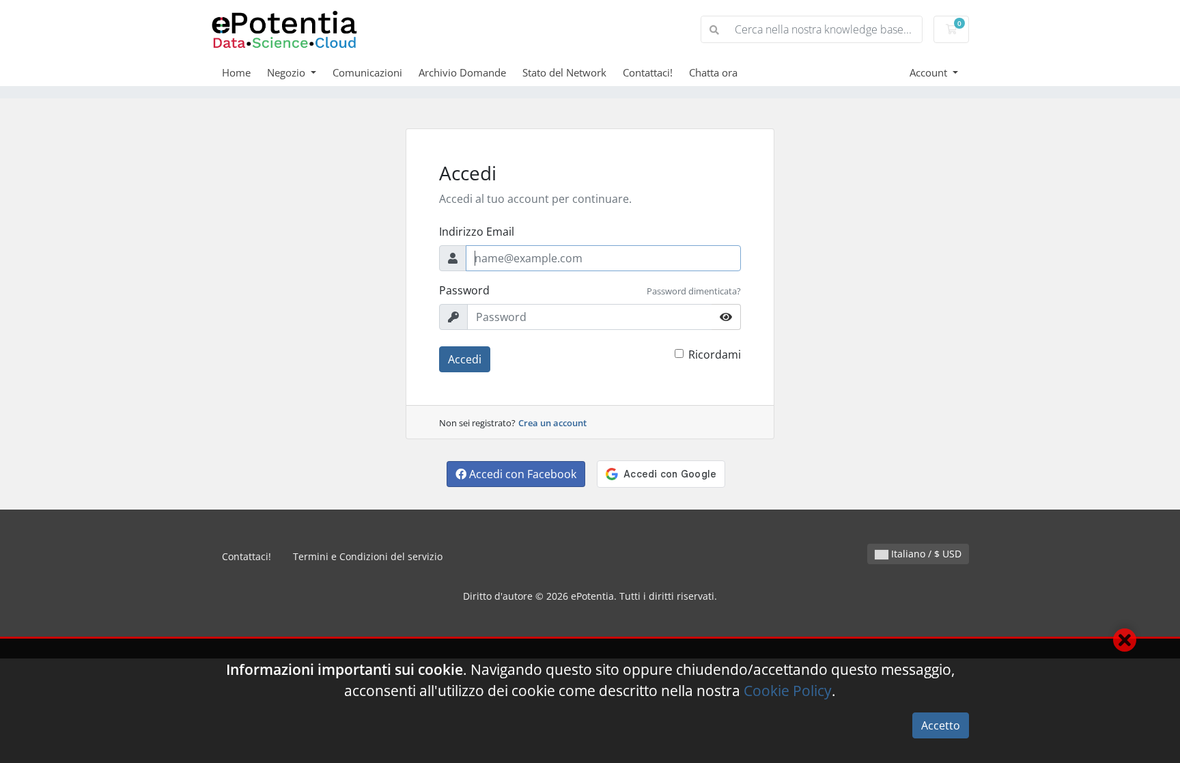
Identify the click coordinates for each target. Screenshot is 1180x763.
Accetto (940, 725)
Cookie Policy (788, 690)
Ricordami (714, 354)
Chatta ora (713, 72)
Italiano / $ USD (924, 553)
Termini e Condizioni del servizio (367, 556)
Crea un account (552, 423)
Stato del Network (564, 72)
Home (236, 72)
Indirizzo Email (476, 231)
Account (930, 72)
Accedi (464, 359)
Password (464, 290)
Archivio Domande (462, 72)
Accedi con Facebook (521, 474)
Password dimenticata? (694, 291)
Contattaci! (648, 72)
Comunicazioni (367, 72)
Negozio (287, 72)
